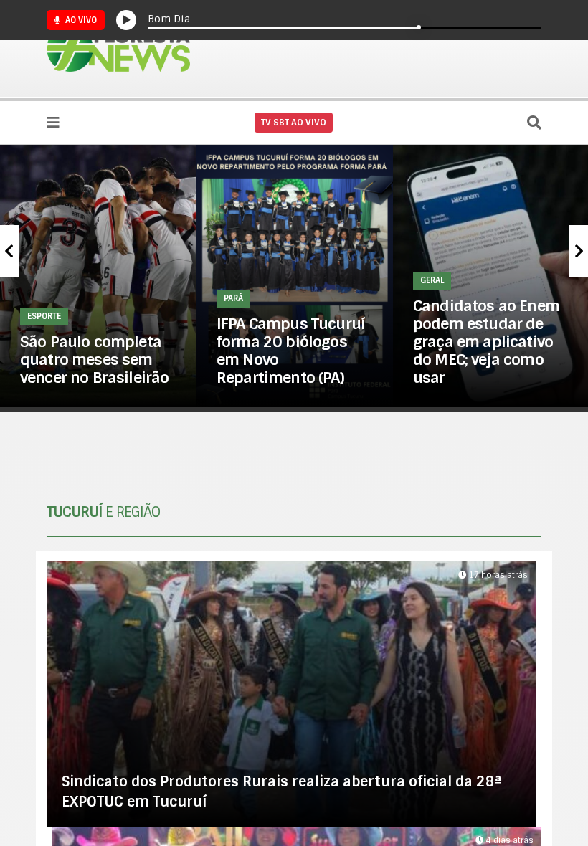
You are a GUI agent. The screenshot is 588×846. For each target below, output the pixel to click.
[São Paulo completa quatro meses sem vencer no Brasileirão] (98, 276)
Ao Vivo (80, 20)
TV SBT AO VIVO (293, 122)
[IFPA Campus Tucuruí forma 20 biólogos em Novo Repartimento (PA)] (294, 276)
